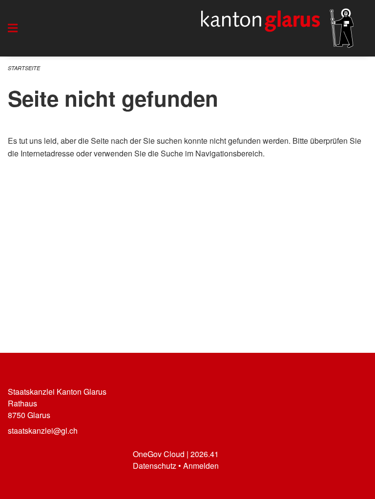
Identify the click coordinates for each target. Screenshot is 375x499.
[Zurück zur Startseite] (277, 28)
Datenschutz (154, 465)
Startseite (24, 68)
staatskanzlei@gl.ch (43, 430)
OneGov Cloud (159, 454)
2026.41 (204, 454)
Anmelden (201, 465)
